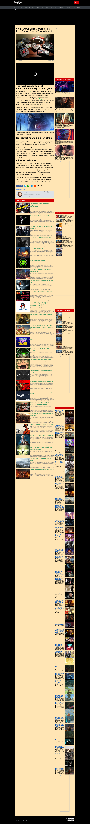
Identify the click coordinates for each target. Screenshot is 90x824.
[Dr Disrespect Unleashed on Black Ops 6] (69, 427)
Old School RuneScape (66, 317)
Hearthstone (64, 236)
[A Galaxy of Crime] (69, 559)
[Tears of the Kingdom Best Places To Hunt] (69, 712)
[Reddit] (35, 186)
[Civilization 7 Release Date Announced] (69, 508)
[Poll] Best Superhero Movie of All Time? (62, 124)
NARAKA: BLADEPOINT (66, 312)
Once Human (64, 325)
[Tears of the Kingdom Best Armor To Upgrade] (69, 727)
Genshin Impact (65, 232)
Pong (40, 99)
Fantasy (43, 7)
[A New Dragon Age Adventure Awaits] (69, 537)
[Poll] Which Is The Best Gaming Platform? (63, 92)
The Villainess (57, 108)
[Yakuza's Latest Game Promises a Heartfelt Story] (69, 456)
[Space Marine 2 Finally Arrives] (69, 464)
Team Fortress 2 (65, 342)
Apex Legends (64, 215)
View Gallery (51, 129)
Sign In (77, 2)
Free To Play (27, 7)
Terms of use (32, 819)
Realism (73, 7)
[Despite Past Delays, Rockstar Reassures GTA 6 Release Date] (69, 515)
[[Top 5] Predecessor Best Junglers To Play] (69, 756)
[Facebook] (19, 186)
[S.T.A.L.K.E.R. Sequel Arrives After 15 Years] (69, 478)
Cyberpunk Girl (58, 140)
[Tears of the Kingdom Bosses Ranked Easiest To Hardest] (69, 690)
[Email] (38, 186)
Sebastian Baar (20, 60)
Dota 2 (63, 244)
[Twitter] (32, 186)
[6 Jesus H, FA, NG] (69, 588)
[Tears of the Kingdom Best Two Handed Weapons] (69, 697)
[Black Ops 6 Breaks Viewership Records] (69, 420)
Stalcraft (63, 337)
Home (15, 7)
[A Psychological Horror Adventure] (69, 471)
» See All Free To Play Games (65, 354)
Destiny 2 (64, 321)
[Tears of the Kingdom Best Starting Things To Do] (69, 668)
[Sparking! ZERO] (69, 442)
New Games (21, 7)
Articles (52, 7)
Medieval (68, 7)
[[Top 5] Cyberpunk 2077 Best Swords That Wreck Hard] (69, 770)
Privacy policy (26, 819)
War (56, 7)
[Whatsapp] (28, 186)
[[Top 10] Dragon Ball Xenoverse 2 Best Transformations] (69, 646)
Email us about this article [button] (20, 189)
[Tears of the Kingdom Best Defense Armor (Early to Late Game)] (69, 683)
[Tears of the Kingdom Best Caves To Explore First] (69, 734)
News (33, 7)
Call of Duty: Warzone (66, 219)
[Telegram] (25, 186)
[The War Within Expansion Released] (69, 551)
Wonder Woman (58, 156)
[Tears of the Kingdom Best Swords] (69, 705)
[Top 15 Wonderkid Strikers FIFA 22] (69, 654)
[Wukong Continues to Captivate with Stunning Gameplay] (69, 544)
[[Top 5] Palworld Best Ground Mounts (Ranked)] (69, 748)
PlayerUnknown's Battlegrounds (67, 333)
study (29, 91)
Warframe (64, 350)
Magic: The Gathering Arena (67, 252)
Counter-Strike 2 (65, 223)
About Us (21, 819)
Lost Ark (63, 248)
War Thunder (64, 346)
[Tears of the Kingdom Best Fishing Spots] (69, 719)
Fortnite (63, 227)
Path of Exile (64, 329)
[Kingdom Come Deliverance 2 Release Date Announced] (69, 500)
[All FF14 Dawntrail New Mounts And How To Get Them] (69, 610)
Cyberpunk (37, 7)
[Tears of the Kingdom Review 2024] (69, 661)
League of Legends (65, 240)
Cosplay (78, 7)
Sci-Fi (47, 7)
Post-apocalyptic (61, 7)
